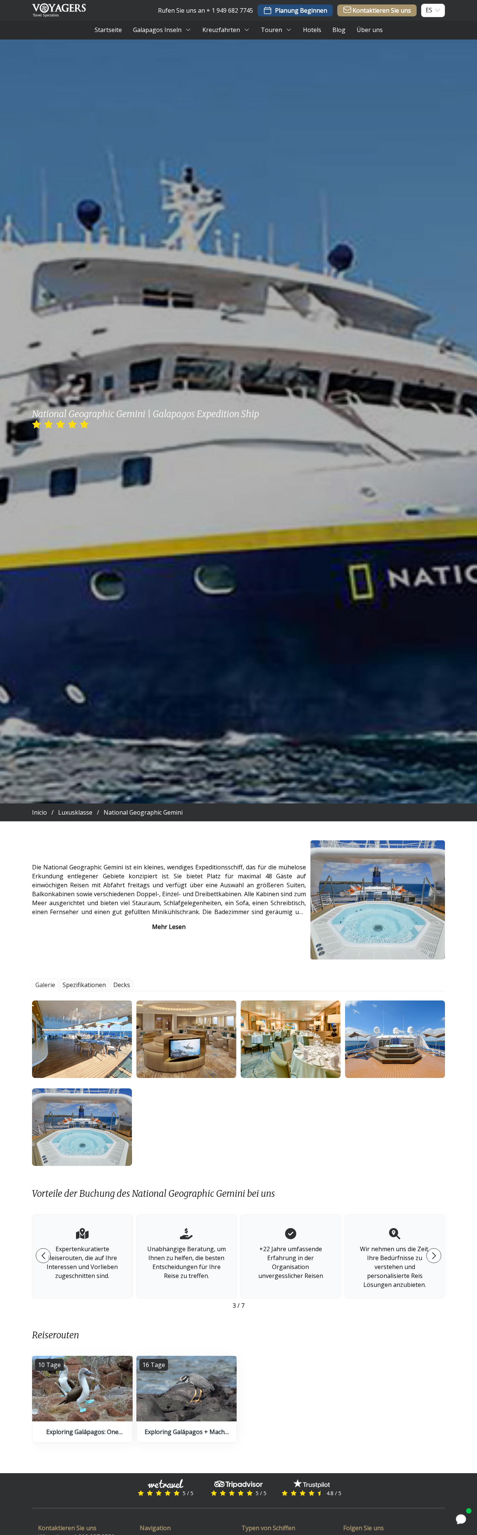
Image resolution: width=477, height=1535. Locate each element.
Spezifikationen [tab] (84, 985)
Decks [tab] (121, 985)
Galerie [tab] (45, 985)
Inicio (39, 812)
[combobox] (429, 10)
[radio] (36, 424)
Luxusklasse (75, 812)
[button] (82, 1039)
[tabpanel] (238, 1083)
